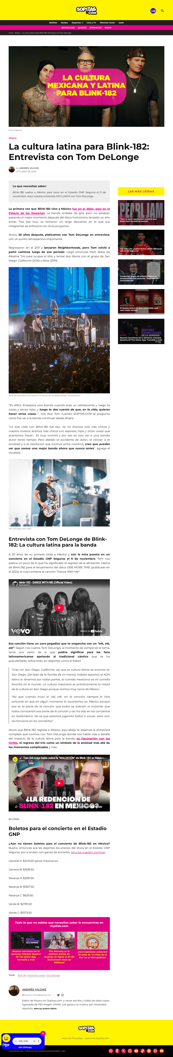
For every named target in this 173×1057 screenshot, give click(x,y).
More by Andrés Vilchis (45, 1008)
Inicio (11, 33)
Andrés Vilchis (29, 168)
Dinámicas (96, 27)
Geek (121, 22)
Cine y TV (91, 22)
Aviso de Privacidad (72, 1038)
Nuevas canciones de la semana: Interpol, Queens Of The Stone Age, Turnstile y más (141, 339)
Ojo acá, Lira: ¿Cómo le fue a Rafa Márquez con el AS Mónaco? (141, 250)
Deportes (76, 22)
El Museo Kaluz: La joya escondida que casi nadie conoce (139, 309)
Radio (108, 27)
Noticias (53, 22)
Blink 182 (22, 975)
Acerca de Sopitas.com (97, 1038)
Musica (64, 22)
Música (17, 33)
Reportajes (68, 27)
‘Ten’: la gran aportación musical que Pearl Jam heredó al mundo (138, 220)
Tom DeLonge (53, 975)
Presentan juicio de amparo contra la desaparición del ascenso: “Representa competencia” (139, 278)
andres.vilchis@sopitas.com (38, 995)
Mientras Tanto (107, 22)
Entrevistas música (36, 975)
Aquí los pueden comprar (88, 852)
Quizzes (82, 27)
